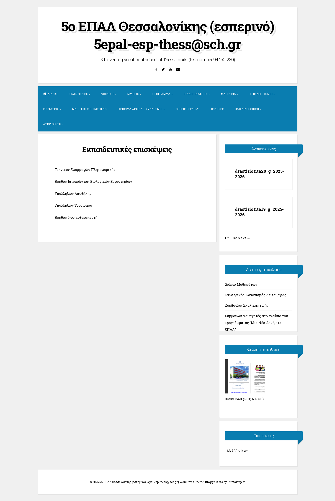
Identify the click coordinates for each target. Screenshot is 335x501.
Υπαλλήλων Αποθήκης (73, 193)
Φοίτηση (107, 94)
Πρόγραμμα (161, 94)
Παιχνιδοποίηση (247, 109)
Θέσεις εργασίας (188, 109)
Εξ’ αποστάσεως (195, 94)
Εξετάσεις (51, 109)
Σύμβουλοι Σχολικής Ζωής (246, 305)
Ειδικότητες (78, 94)
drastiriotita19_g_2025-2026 (259, 211)
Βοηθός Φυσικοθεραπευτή (76, 217)
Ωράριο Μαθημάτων (241, 284)
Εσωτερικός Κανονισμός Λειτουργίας (255, 295)
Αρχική (53, 94)
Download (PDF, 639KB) (244, 399)
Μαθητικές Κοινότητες (89, 109)
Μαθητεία (228, 94)
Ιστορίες (217, 109)
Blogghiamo (214, 482)
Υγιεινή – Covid (260, 94)
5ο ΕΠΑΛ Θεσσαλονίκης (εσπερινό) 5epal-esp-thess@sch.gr (167, 35)
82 (235, 238)
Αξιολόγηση (52, 124)
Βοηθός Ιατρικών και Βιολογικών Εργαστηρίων (93, 181)
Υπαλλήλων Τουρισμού (73, 205)
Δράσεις (133, 94)
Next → (244, 238)
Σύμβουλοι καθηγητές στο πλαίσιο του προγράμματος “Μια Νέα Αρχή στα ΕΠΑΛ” (256, 317)
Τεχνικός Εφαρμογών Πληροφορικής (85, 169)
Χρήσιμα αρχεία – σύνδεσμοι (140, 109)
